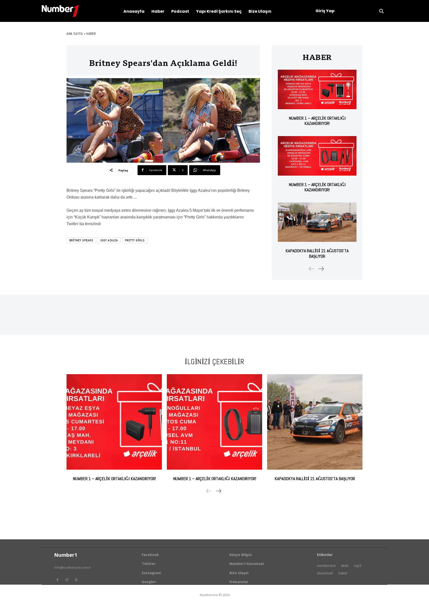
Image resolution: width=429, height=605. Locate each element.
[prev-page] (311, 268)
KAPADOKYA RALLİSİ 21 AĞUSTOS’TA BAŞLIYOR (317, 253)
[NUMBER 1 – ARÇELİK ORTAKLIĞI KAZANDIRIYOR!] (317, 89)
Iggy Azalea (109, 240)
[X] (76, 580)
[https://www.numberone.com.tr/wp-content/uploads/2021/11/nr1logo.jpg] (60, 11)
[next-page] (321, 268)
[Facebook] (57, 580)
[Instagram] (67, 580)
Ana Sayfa (75, 33)
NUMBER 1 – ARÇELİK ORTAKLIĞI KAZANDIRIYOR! (317, 120)
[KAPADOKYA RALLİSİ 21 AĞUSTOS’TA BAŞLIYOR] (317, 222)
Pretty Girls (135, 240)
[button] (381, 11)
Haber (91, 33)
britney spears (81, 240)
